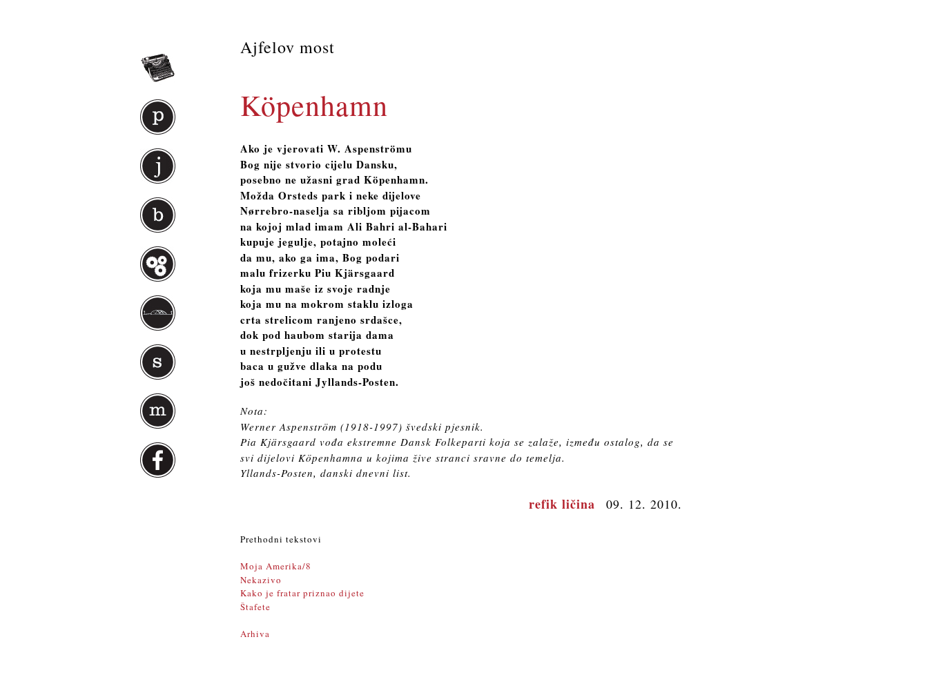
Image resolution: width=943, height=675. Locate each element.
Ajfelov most (287, 47)
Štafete (255, 606)
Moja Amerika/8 (275, 566)
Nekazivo (261, 580)
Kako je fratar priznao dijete (302, 593)
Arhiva (255, 633)
